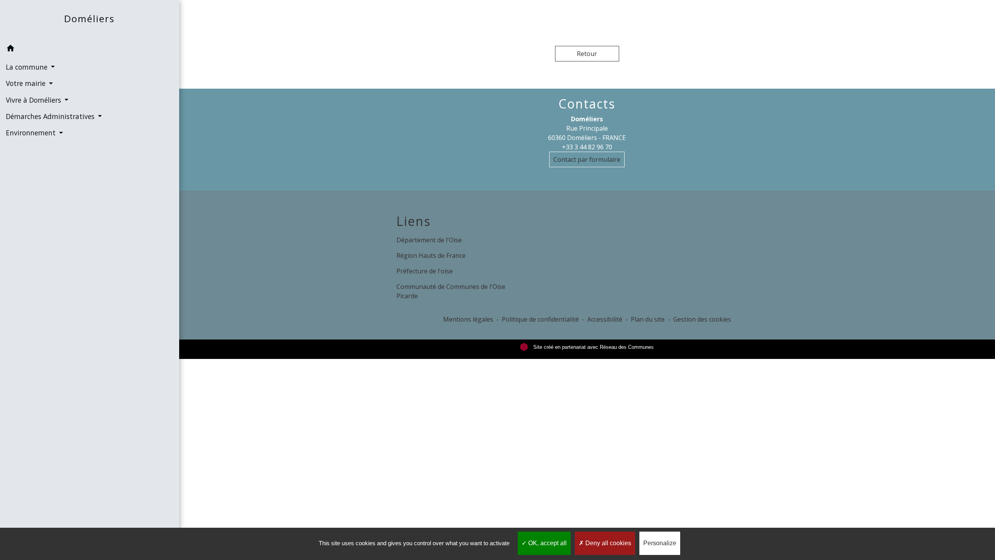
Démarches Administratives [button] (51, 116)
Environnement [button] (32, 132)
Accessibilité (604, 319)
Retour (587, 53)
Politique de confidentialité (540, 319)
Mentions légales (468, 319)
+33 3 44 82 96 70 (587, 147)
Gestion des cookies (702, 319)
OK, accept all (547, 543)
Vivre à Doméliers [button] (34, 100)
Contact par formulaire (586, 159)
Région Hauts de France (431, 255)
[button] (89, 49)
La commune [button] (27, 67)
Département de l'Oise (429, 240)
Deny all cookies (607, 543)
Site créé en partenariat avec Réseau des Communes (593, 347)
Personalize (659, 543)
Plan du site (648, 319)
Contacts (587, 103)
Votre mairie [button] (26, 83)
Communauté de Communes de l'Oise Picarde (450, 291)
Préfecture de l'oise (424, 271)
